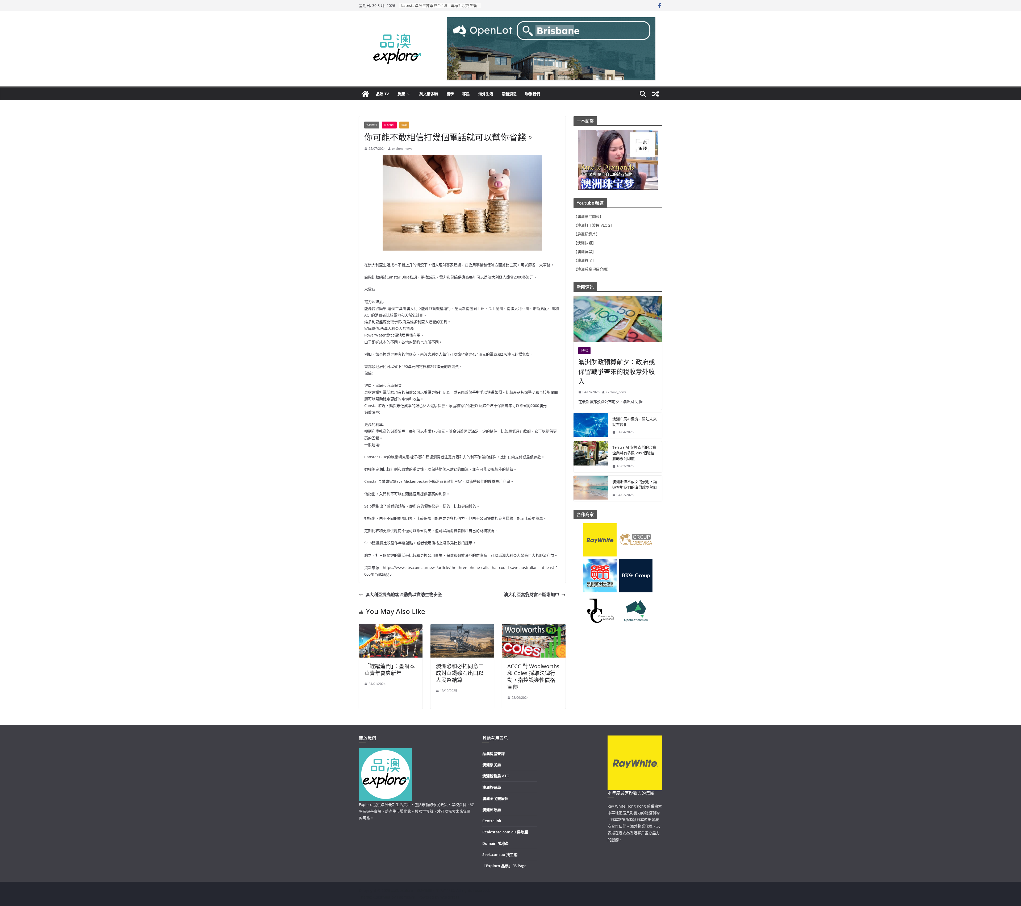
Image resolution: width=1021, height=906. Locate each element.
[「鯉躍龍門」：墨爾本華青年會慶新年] (390, 628)
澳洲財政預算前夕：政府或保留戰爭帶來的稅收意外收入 (616, 371)
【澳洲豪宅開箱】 (588, 216)
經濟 (404, 125)
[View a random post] (655, 94)
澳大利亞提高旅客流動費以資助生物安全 (403, 594)
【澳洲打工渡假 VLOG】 (594, 225)
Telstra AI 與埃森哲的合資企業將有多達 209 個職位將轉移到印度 (634, 453)
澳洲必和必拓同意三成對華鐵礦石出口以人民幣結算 (460, 673)
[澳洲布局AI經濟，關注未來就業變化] (591, 425)
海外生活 (485, 93)
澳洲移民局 (491, 764)
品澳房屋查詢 (493, 753)
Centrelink (491, 820)
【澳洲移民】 (585, 260)
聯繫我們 (532, 93)
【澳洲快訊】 (585, 242)
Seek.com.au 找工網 (499, 854)
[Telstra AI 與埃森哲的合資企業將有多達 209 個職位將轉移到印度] (591, 456)
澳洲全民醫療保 (495, 798)
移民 (466, 93)
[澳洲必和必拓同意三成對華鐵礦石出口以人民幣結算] (462, 628)
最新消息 (509, 93)
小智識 (584, 350)
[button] (408, 94)
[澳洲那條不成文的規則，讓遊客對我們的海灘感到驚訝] (591, 488)
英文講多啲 (428, 93)
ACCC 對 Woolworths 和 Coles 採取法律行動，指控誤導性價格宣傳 (533, 677)
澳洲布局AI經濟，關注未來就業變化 (634, 421)
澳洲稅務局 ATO (495, 775)
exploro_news (402, 148)
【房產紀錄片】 (587, 233)
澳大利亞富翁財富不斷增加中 (531, 594)
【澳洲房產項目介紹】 (592, 269)
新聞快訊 (371, 125)
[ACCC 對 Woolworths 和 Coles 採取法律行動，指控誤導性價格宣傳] (534, 628)
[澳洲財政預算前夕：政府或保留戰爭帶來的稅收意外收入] (618, 319)
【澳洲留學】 (585, 251)
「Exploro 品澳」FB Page (504, 865)
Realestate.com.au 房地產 (505, 831)
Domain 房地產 (495, 843)
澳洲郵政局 (491, 809)
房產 (401, 93)
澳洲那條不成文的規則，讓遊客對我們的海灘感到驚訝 (634, 484)
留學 (450, 93)
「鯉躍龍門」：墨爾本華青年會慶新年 (389, 670)
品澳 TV (382, 93)
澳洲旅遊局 (491, 787)
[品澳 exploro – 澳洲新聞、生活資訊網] (365, 94)
